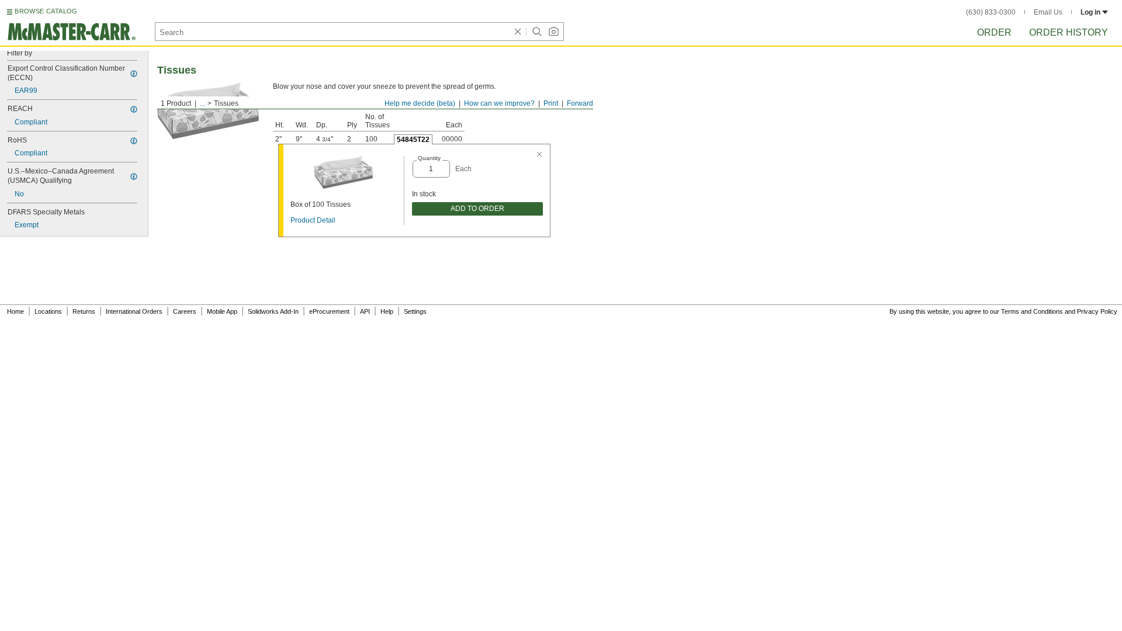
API (365, 311)
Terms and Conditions (1032, 311)
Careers (184, 311)
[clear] (517, 31)
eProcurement (329, 311)
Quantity (429, 158)
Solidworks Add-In (273, 311)
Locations (48, 311)
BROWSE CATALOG (46, 11)
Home (15, 311)
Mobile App (222, 311)
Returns (83, 311)
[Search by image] (553, 31)
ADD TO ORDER (477, 208)
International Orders (134, 311)
